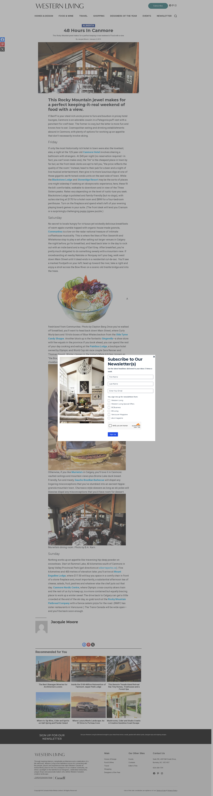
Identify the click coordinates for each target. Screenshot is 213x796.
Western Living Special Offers (122, 404)
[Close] (154, 357)
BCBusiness (116, 407)
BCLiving (114, 411)
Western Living (117, 400)
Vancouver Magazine (119, 415)
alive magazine (117, 418)
